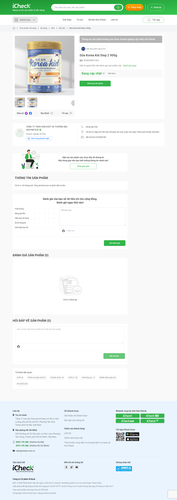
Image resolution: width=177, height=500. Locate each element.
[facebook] (66, 467)
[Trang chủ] (28, 7)
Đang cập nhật (92, 127)
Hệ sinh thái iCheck (97, 20)
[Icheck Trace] (128, 421)
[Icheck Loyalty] (152, 421)
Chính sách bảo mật (73, 438)
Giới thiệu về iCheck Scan (75, 415)
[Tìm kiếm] (118, 7)
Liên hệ (114, 20)
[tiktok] (71, 467)
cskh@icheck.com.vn (25, 451)
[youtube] (77, 467)
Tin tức (80, 20)
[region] (44, 65)
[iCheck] (128, 416)
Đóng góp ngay (83, 166)
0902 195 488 (22, 442)
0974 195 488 (22, 445)
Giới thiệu (67, 20)
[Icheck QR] (152, 416)
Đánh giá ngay (129, 65)
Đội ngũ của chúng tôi (74, 420)
